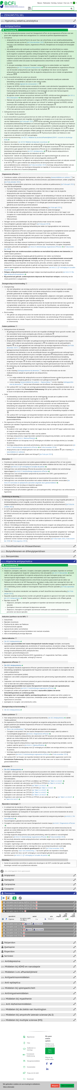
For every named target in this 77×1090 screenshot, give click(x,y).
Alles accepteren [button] (67, 1085)
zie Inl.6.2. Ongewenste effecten (38, 734)
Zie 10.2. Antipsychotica (12, 568)
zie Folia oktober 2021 (12, 182)
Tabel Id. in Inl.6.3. (12, 799)
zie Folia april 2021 (26, 121)
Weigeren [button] (55, 1085)
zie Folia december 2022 (35, 42)
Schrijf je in (50, 1051)
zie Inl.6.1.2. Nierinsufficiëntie (25, 438)
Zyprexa (11, 919)
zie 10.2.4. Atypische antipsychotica (29, 67)
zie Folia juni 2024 (43, 224)
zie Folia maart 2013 (58, 539)
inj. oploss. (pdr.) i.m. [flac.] (25, 919)
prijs (51, 916)
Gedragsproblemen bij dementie (28, 371)
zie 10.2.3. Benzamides (60, 573)
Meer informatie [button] (8, 1087)
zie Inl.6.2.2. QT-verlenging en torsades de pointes (28, 467)
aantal (34, 916)
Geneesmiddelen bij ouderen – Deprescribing (35, 382)
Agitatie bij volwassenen (28, 84)
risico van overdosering (26, 851)
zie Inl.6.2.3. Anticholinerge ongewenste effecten (44, 247)
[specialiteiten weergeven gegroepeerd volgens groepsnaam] (8, 898)
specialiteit (12, 916)
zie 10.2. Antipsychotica (12, 598)
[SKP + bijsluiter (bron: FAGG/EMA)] (6, 919)
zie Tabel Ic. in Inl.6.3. (55, 781)
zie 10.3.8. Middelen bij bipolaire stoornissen (33, 142)
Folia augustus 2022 (20, 541)
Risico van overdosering (15, 729)
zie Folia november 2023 (37, 165)
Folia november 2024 (48, 447)
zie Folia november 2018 (54, 848)
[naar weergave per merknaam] (3, 919)
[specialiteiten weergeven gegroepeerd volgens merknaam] (3, 898)
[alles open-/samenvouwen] (74, 902)
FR (71, 3)
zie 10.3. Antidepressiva (35, 151)
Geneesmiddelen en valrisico (60, 177)
